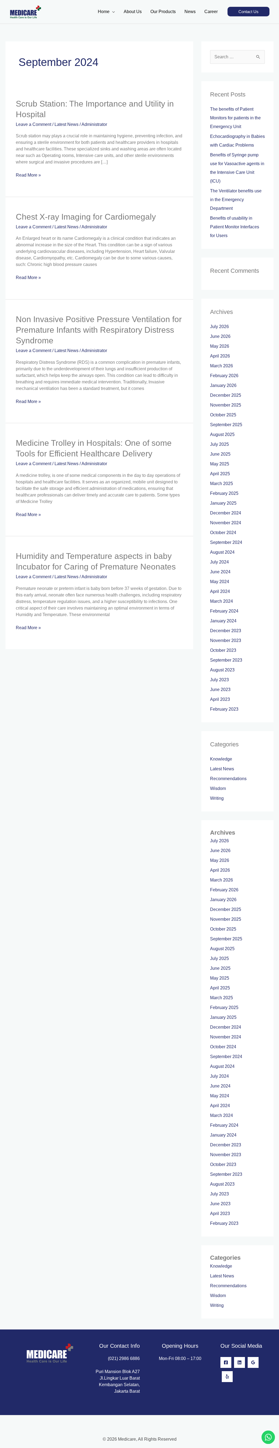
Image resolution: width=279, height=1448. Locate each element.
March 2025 (221, 483)
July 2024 (219, 562)
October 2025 (223, 415)
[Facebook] (225, 1362)
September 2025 (226, 424)
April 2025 (220, 473)
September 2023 (226, 660)
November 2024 (225, 522)
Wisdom (218, 788)
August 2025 (222, 434)
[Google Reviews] (253, 1362)
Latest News (66, 124)
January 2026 (223, 385)
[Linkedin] (239, 1362)
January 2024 (223, 621)
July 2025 (219, 444)
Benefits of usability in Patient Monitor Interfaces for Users (234, 227)
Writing (217, 798)
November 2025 (225, 405)
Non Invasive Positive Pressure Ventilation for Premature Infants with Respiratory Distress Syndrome (99, 330)
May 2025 (219, 464)
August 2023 (222, 670)
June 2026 (220, 336)
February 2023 (224, 709)
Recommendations (228, 778)
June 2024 (220, 571)
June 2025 (220, 454)
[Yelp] (227, 1376)
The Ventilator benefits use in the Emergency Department (236, 200)
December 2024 (225, 513)
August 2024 (222, 552)
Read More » (28, 174)
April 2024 (220, 591)
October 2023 (223, 650)
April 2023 (220, 699)
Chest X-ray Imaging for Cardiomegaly (86, 216)
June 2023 (220, 689)
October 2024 (223, 532)
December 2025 (225, 395)
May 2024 (219, 581)
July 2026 (219, 326)
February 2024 (224, 611)
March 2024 (221, 601)
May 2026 (219, 346)
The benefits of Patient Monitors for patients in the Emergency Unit (235, 118)
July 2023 (219, 679)
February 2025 (224, 493)
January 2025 (223, 503)
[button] (248, 11)
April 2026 (220, 356)
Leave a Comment (33, 124)
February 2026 (224, 375)
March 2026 (221, 365)
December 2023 (225, 630)
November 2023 (225, 640)
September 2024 (226, 542)
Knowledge (221, 759)
